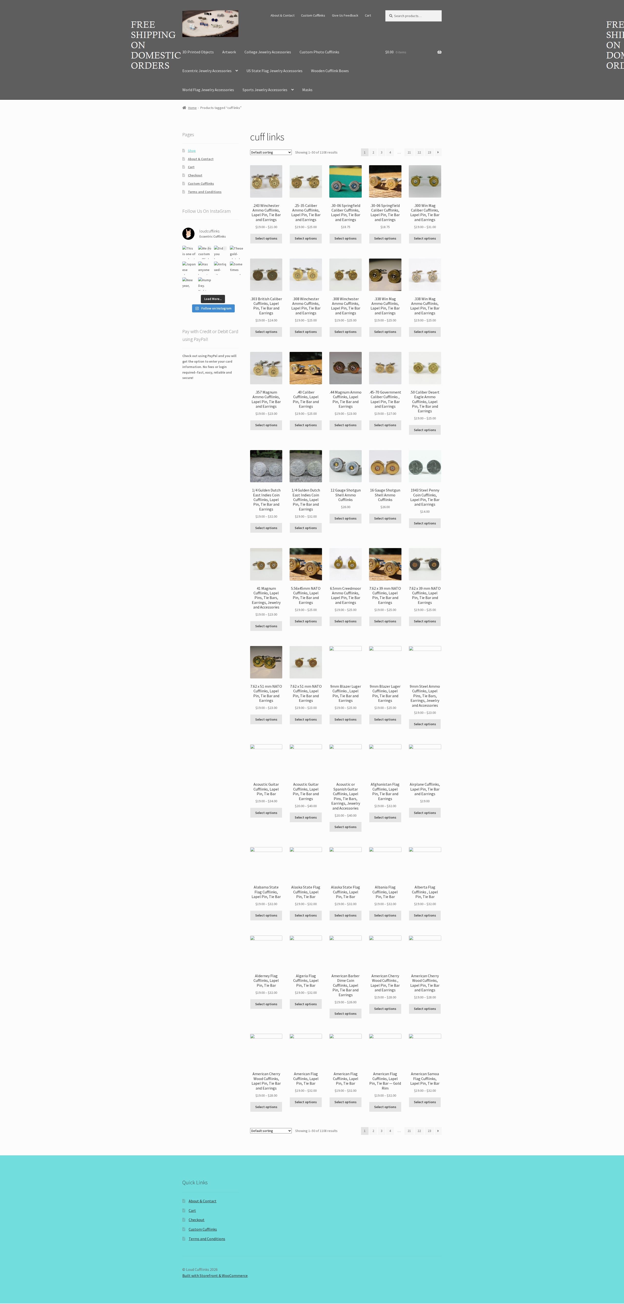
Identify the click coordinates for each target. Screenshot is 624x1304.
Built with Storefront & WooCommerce (215, 1275)
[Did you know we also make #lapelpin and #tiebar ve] (220, 252)
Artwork (229, 51)
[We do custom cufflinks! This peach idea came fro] (205, 252)
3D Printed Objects (198, 51)
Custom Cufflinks (313, 15)
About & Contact (282, 15)
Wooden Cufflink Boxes (330, 70)
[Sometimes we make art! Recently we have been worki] (236, 268)
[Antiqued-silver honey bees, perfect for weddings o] (220, 268)
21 (409, 152)
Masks (307, 89)
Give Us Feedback (345, 15)
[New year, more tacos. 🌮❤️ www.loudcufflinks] (189, 284)
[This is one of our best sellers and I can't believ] (189, 252)
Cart (368, 15)
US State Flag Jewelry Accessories (274, 70)
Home (192, 108)
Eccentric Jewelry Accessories (207, 70)
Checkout (195, 175)
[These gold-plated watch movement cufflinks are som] (236, 252)
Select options (266, 238)
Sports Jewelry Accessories (265, 89)
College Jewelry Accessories (267, 51)
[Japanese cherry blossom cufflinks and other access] (189, 268)
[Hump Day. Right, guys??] (205, 284)
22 (419, 152)
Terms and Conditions (205, 192)
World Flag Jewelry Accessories (208, 89)
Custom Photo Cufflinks (319, 51)
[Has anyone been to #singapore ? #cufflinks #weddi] (205, 268)
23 (429, 152)
